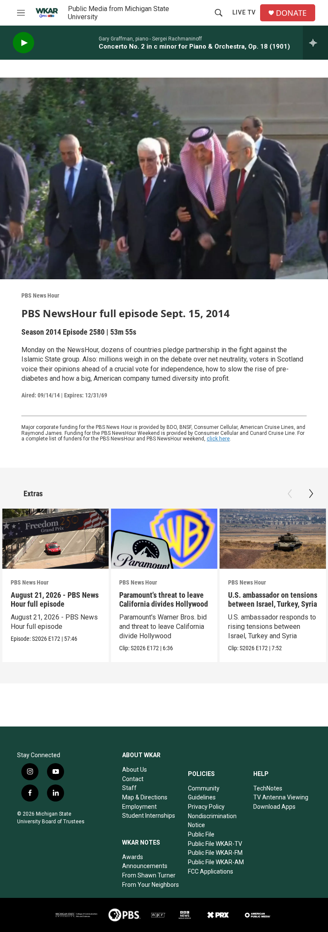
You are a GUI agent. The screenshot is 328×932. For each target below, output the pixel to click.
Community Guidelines (204, 793)
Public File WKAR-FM (215, 852)
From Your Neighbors (150, 884)
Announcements (144, 866)
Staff (129, 787)
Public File (201, 834)
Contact (133, 779)
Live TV (244, 12)
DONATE (291, 13)
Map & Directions (144, 797)
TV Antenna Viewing (280, 797)
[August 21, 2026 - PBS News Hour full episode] (55, 538)
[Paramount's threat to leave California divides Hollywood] (164, 538)
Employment (139, 806)
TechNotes (267, 788)
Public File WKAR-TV (215, 843)
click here (218, 439)
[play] (23, 43)
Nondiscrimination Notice (212, 821)
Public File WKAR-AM (216, 862)
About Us (134, 769)
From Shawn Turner (149, 875)
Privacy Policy (206, 806)
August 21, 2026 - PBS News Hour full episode (55, 599)
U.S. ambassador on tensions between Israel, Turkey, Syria (272, 599)
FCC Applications (210, 871)
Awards (132, 857)
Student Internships (148, 815)
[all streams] (315, 43)
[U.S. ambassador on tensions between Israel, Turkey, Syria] (273, 538)
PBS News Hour (40, 295)
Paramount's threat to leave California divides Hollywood (163, 599)
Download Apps (274, 806)
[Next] (311, 493)
